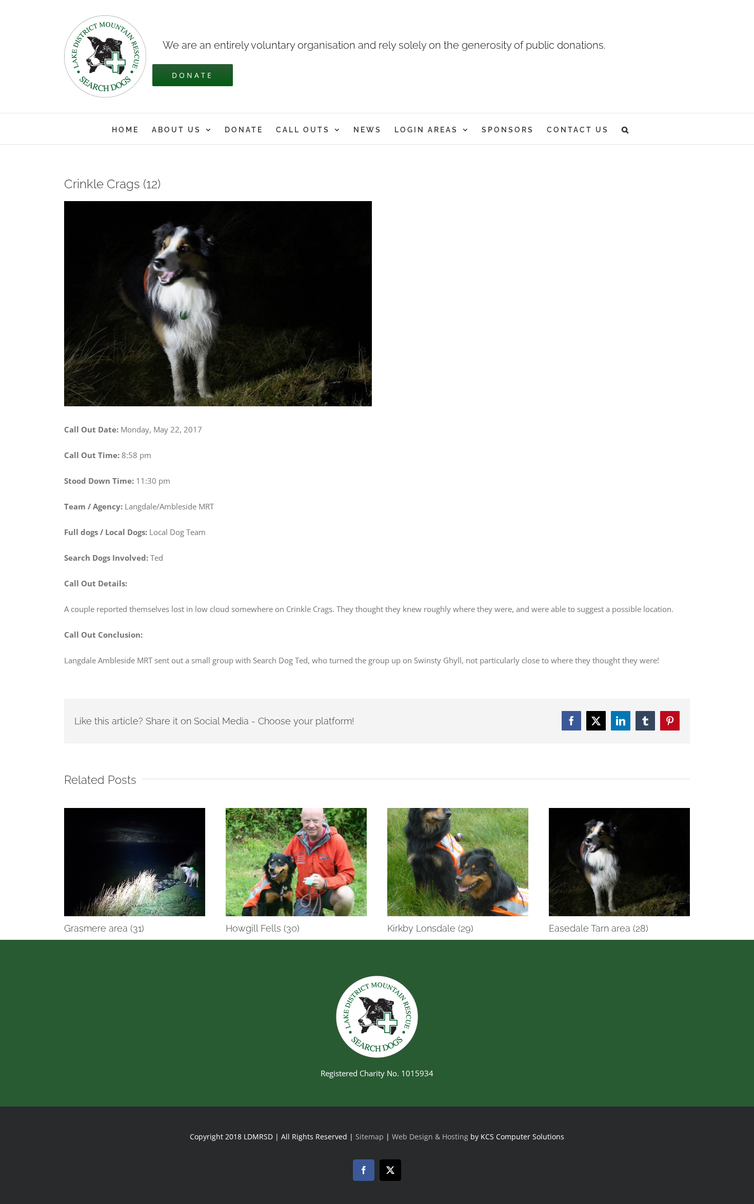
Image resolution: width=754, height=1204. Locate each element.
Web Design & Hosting (431, 1136)
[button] (626, 128)
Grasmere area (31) (104, 928)
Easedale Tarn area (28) (598, 928)
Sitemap (369, 1136)
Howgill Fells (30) (263, 928)
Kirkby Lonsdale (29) (430, 928)
